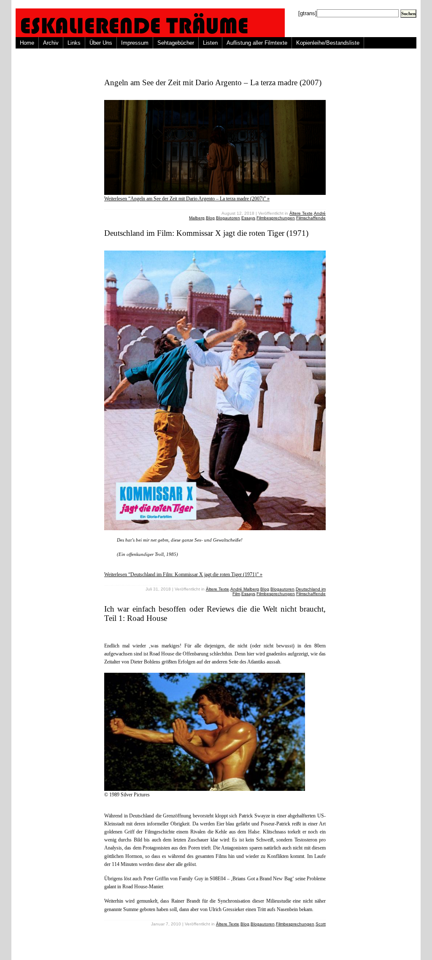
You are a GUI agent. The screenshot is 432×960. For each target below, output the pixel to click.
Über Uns (100, 43)
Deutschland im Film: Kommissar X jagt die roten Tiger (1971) (206, 233)
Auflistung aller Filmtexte (257, 43)
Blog (210, 218)
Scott (321, 924)
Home (27, 43)
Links (74, 43)
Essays (248, 218)
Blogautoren (228, 218)
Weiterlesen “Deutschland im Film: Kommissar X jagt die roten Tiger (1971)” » (183, 574)
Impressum (134, 43)
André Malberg (244, 589)
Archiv (51, 43)
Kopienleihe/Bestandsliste (327, 43)
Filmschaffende (311, 218)
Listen (210, 43)
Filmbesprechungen (275, 218)
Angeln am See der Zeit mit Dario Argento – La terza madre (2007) (212, 82)
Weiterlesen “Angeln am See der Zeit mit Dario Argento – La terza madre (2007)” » (187, 199)
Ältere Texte (301, 213)
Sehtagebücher (175, 43)
